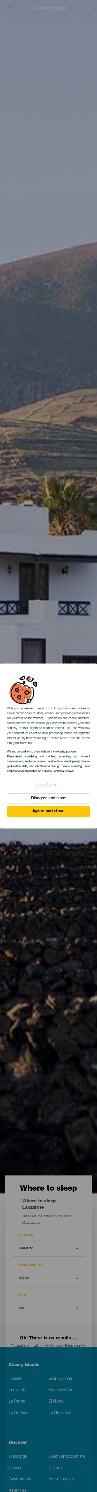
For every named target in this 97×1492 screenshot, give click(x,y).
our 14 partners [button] (58, 708)
